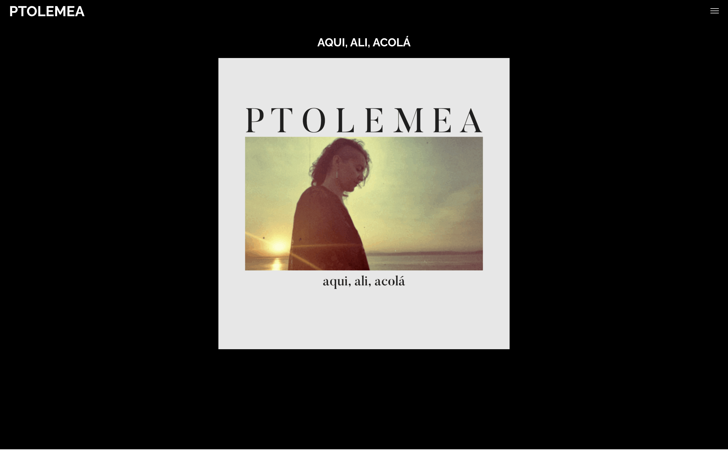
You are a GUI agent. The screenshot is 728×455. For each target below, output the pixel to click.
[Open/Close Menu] (714, 11)
